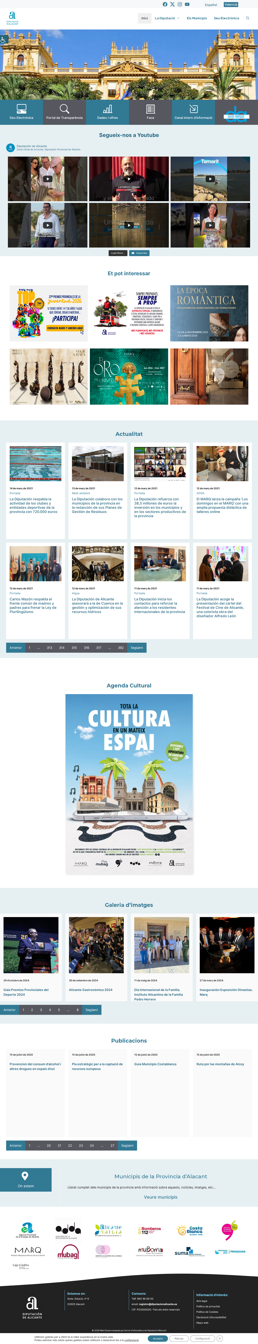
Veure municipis (160, 1197)
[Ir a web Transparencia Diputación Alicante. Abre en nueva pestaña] (64, 112)
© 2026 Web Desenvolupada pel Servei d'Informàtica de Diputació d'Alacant (129, 1330)
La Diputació (165, 18)
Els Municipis (197, 18)
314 (62, 648)
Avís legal (201, 1300)
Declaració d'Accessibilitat (211, 1317)
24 (92, 1145)
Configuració (202, 1338)
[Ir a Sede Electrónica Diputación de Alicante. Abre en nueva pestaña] (21, 112)
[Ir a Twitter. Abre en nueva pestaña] (172, 4)
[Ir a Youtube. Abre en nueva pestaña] (187, 4)
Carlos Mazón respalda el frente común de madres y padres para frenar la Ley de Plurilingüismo (33, 605)
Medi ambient (81, 493)
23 (81, 1145)
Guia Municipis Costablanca (155, 1064)
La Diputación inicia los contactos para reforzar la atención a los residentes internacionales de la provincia (159, 605)
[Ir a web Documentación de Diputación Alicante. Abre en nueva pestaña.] (107, 112)
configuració (131, 1340)
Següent (137, 648)
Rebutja (179, 1338)
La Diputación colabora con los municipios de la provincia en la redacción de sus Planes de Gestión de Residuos (97, 505)
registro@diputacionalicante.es (158, 1304)
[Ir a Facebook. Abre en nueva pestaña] (165, 4)
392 (121, 648)
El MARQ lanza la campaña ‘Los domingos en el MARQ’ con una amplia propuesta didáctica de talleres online (222, 505)
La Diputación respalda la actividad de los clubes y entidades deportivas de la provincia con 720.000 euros (33, 505)
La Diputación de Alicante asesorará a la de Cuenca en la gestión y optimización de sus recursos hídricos (97, 605)
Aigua (76, 593)
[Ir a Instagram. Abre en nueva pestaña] (180, 4)
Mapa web (202, 1322)
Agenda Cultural (129, 685)
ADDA (200, 493)
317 (98, 648)
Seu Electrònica (226, 18)
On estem (26, 1186)
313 (49, 648)
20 (49, 1145)
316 (86, 648)
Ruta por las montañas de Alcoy (220, 1064)
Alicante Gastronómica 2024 (91, 990)
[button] (248, 18)
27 (112, 1145)
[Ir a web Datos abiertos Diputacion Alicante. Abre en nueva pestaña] (236, 112)
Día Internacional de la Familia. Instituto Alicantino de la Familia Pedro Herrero (158, 994)
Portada (15, 493)
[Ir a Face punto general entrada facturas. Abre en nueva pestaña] (150, 112)
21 (59, 1145)
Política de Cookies (207, 1311)
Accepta (158, 1338)
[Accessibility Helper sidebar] (4, 39)
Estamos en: (76, 1293)
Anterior (16, 648)
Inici (144, 18)
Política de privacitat (208, 1306)
